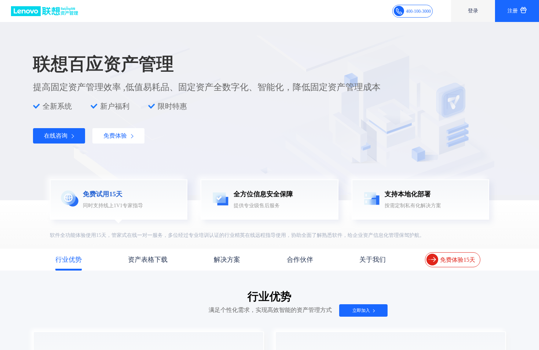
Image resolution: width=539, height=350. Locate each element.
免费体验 (116, 136)
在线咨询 (57, 136)
